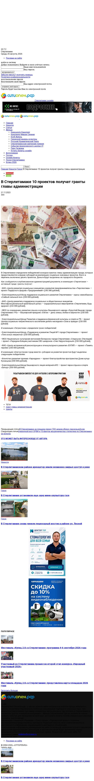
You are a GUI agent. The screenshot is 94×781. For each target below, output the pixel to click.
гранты (9, 409)
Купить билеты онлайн (21, 151)
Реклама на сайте (14, 58)
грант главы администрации (19, 407)
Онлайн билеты (13, 157)
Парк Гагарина (17, 148)
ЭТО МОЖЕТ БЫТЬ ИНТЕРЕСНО (16, 438)
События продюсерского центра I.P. (27, 146)
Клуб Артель (16, 137)
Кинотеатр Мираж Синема (23, 134)
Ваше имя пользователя (35, 67)
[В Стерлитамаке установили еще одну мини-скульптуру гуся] (14, 488)
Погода (9, 155)
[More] (77, 198)
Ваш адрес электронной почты (38, 84)
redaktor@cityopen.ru (27, 734)
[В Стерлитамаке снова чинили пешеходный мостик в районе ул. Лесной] (14, 516)
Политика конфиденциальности (15, 77)
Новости (10, 125)
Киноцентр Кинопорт (20, 132)
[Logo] (10, 119)
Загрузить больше (9, 690)
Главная (9, 123)
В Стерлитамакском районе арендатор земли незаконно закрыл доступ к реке (45, 467)
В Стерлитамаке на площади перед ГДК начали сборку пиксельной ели (52, 429)
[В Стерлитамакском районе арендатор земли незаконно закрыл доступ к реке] (14, 460)
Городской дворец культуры (24, 139)
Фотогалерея (12, 153)
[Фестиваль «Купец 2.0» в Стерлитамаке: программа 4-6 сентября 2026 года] (7, 643)
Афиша (9, 130)
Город (19, 169)
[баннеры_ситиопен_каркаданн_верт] (47, 626)
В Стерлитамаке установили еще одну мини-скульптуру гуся (35, 495)
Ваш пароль (29, 69)
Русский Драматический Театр (25, 141)
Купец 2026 (11, 162)
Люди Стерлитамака (15, 160)
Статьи (9, 127)
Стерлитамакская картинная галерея (27, 144)
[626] (47, 400)
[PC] (47, 112)
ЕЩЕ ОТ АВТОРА (39, 438)
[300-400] (47, 575)
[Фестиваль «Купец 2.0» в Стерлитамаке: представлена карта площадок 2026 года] (7, 678)
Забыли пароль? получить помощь (17, 75)
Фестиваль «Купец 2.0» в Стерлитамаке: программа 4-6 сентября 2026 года (43, 647)
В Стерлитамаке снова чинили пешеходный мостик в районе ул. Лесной (41, 523)
